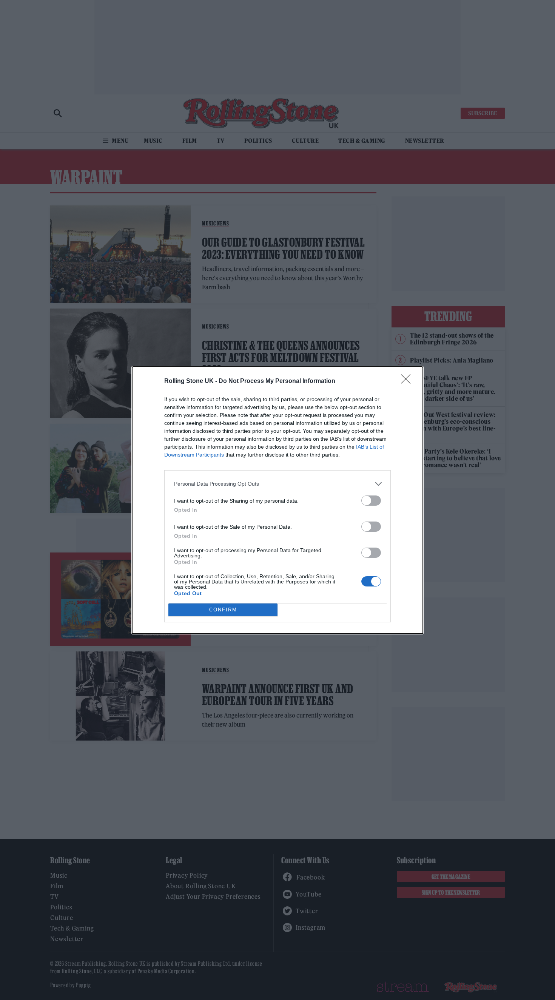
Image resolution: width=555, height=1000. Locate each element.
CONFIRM (223, 610)
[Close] (408, 381)
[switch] (371, 500)
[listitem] (277, 484)
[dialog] (277, 500)
